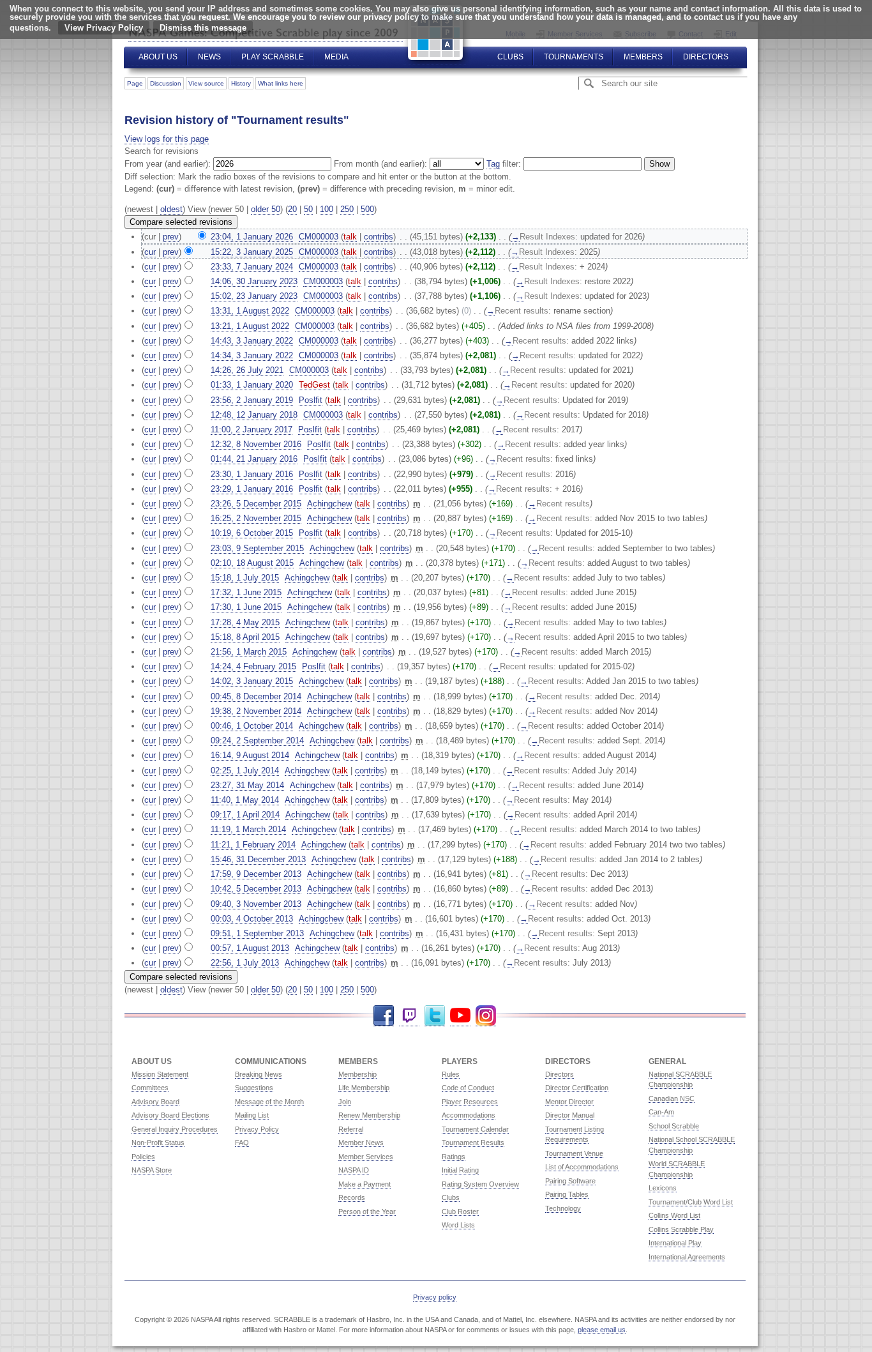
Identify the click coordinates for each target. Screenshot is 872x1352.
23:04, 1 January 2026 (252, 236)
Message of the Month (269, 1101)
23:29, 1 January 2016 (252, 489)
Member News (361, 1142)
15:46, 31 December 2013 (258, 859)
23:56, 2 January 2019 (252, 400)
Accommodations (468, 1115)
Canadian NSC (672, 1098)
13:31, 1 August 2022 (250, 310)
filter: (503, 164)
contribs (378, 236)
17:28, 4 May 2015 (245, 622)
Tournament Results (473, 1142)
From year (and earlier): (167, 164)
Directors (705, 56)
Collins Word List (674, 1215)
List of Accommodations (582, 1167)
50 (308, 209)
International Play (675, 1243)
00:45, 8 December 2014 (256, 696)
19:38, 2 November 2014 (256, 711)
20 (292, 209)
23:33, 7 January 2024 (252, 266)
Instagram (486, 1015)
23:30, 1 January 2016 (252, 474)
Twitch (409, 1015)
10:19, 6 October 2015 (252, 533)
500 (367, 209)
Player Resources (470, 1101)
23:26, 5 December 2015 (256, 503)
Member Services (365, 1156)
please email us (602, 1329)
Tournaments (573, 56)
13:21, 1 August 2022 (250, 326)
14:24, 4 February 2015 (253, 666)
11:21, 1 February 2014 (253, 844)
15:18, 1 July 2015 (245, 577)
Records (351, 1197)
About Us (158, 56)
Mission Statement (160, 1074)
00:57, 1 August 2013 (250, 948)
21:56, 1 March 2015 (249, 652)
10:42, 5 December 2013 (256, 888)
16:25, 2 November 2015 (256, 518)
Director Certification (576, 1087)
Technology (563, 1208)
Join (344, 1101)
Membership (357, 1074)
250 (347, 209)
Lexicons (663, 1188)
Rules (451, 1074)
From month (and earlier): (380, 164)
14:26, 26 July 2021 (247, 370)
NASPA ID (353, 1170)
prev (171, 236)
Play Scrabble (272, 56)
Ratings (453, 1156)
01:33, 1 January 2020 (252, 385)
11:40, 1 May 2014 (245, 800)
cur (150, 252)
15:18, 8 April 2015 (245, 637)
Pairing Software (570, 1181)
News (209, 56)
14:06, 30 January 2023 (254, 281)
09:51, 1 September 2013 (257, 933)
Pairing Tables (567, 1194)
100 (326, 209)
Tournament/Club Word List (691, 1202)
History (241, 83)
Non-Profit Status (158, 1142)
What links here (280, 83)
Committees (150, 1087)
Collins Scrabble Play (681, 1229)
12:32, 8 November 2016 (256, 444)
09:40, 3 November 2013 (256, 904)
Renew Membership (369, 1115)
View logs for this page (166, 139)
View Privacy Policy (103, 28)
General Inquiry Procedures (175, 1129)
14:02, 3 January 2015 (252, 681)
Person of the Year (367, 1211)
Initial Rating (460, 1170)
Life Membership (363, 1087)
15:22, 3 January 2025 (252, 252)
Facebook (383, 1015)
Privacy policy (434, 1297)
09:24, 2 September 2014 (257, 740)
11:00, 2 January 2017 (251, 429)
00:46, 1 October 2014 (252, 726)
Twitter (435, 1015)
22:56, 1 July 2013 (245, 963)
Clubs (510, 56)
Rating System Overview (480, 1184)
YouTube (460, 1015)
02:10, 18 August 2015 (252, 563)
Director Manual (569, 1115)
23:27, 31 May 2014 (247, 785)
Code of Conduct (468, 1087)
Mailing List (252, 1115)
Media (336, 56)
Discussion (165, 83)
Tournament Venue (574, 1153)
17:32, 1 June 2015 (246, 592)
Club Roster (460, 1211)
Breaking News (258, 1074)
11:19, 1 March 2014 (248, 829)
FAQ (242, 1142)
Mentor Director (569, 1101)
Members (643, 56)
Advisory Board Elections (170, 1115)
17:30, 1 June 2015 (246, 607)
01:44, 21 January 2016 (254, 459)
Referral (350, 1129)
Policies (143, 1156)
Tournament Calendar (475, 1129)
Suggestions (254, 1087)
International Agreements (687, 1257)
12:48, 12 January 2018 (254, 415)
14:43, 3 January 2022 (252, 341)
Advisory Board (155, 1101)
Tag (493, 164)
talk (350, 236)
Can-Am (661, 1112)
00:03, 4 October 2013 (252, 918)
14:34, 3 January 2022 (252, 355)
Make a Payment (364, 1184)
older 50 (265, 209)
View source (206, 83)
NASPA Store (152, 1170)
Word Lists (458, 1225)
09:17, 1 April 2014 (245, 814)
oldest (171, 209)
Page (135, 83)
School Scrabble (674, 1126)
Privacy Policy (257, 1129)
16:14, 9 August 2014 (250, 755)
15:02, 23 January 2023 (254, 296)
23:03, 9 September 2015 (257, 548)
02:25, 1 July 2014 (245, 770)
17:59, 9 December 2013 (256, 874)
